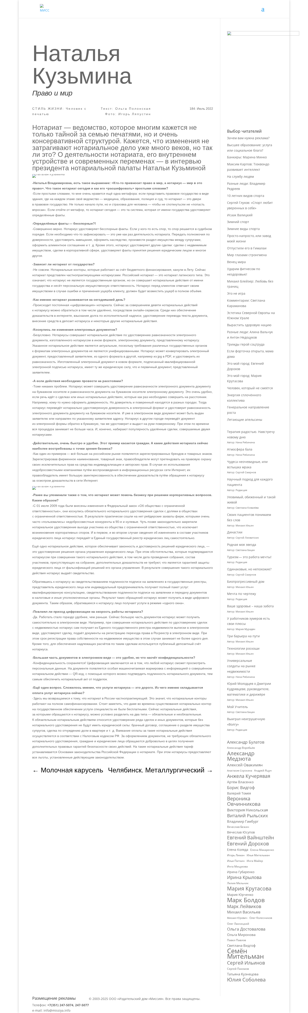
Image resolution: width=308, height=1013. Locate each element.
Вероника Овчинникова (243, 801)
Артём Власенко (240, 782)
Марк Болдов (246, 900)
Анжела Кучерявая (248, 776)
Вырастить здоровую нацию (249, 325)
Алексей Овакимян (245, 764)
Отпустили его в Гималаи (247, 248)
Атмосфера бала (240, 449)
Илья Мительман (258, 855)
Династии (234, 532)
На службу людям (240, 176)
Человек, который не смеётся (250, 388)
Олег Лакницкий (238, 924)
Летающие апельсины (244, 419)
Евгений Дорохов (248, 843)
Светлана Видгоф (241, 945)
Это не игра (236, 293)
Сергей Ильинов (246, 963)
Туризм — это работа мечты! (249, 557)
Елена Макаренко (262, 850)
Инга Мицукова (237, 866)
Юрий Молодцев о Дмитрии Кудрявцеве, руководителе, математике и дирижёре (249, 689)
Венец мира (236, 262)
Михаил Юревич (237, 918)
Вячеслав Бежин (238, 827)
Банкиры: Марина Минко (247, 157)
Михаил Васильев (243, 912)
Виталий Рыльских (247, 815)
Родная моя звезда (241, 544)
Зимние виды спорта (243, 229)
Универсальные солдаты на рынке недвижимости (241, 666)
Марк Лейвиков (244, 906)
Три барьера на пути (243, 636)
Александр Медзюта (241, 756)
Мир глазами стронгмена (247, 255)
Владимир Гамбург (242, 821)
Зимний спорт (238, 222)
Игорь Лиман (236, 855)
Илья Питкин (236, 861)
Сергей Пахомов (238, 969)
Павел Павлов (236, 940)
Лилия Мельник (237, 883)
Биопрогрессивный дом (245, 581)
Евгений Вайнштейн (250, 837)
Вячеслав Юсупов (241, 832)
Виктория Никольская (247, 810)
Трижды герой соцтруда (245, 344)
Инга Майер (255, 861)
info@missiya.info (57, 1010)
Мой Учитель (237, 707)
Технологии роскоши (243, 648)
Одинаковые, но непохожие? (249, 569)
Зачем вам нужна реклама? (248, 138)
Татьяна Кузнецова (242, 974)
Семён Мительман (245, 953)
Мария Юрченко (240, 894)
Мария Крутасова (249, 888)
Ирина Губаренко (240, 872)
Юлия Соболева (246, 979)
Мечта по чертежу (241, 594)
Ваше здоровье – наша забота (250, 606)
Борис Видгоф (241, 787)
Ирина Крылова (244, 877)
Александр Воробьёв (241, 748)
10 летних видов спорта (245, 195)
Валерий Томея (239, 793)
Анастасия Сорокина (239, 770)
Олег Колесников (260, 918)
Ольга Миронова (241, 934)
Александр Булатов (245, 742)
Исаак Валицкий (240, 215)
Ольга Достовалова (246, 929)
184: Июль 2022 (201, 108)
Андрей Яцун (263, 770)
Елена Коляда (237, 849)
